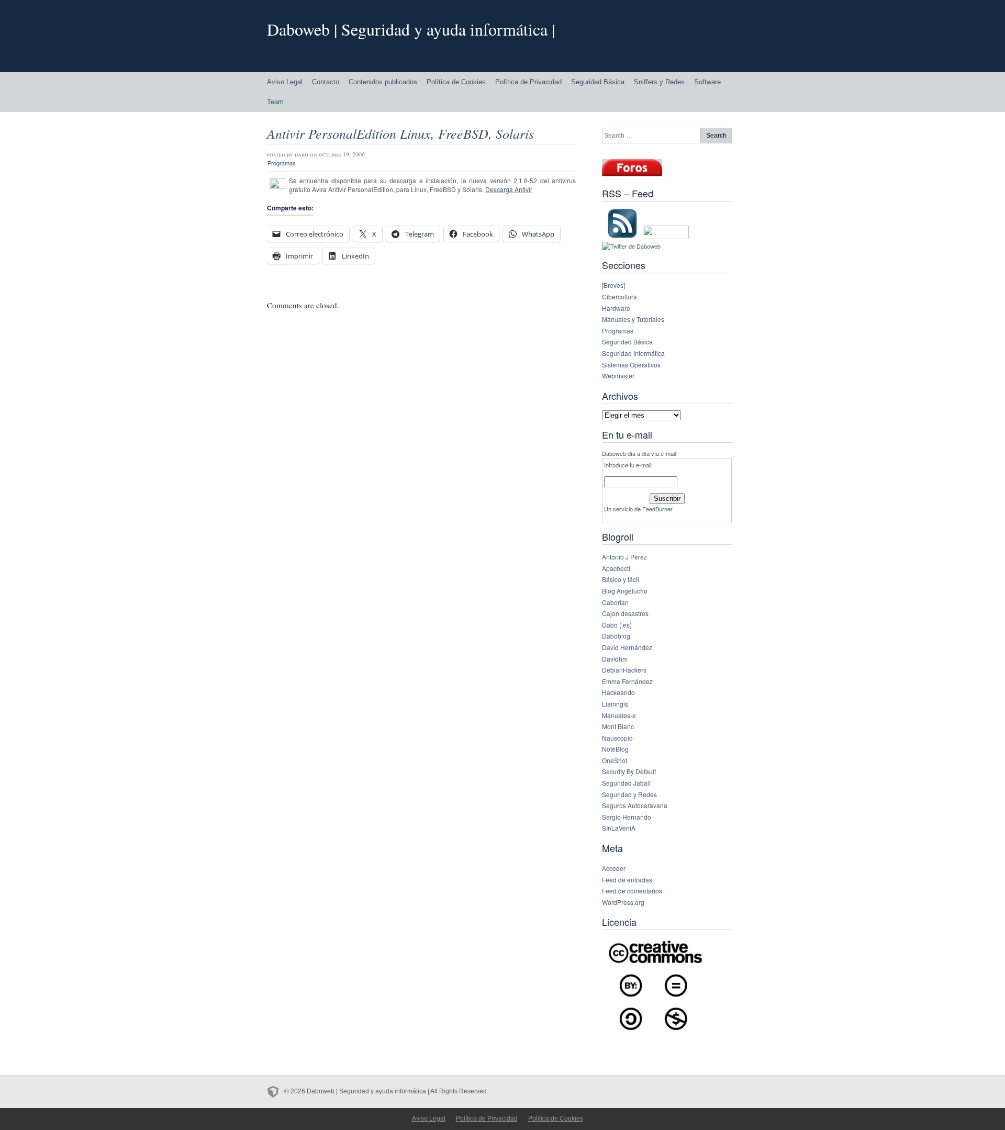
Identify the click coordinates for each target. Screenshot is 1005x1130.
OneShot (614, 760)
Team (275, 102)
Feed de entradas (627, 879)
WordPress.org (623, 902)
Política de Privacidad (528, 82)
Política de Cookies (456, 82)
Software (707, 82)
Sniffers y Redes (659, 82)
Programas (281, 163)
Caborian (615, 602)
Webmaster (618, 375)
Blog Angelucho (624, 590)
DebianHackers (624, 669)
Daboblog (616, 635)
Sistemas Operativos (631, 364)
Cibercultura (619, 296)
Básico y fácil (620, 579)
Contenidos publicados (383, 82)
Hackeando (618, 692)
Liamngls (615, 703)
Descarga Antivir (508, 189)
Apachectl (616, 568)
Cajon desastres (625, 613)
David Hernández (627, 647)
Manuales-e (619, 715)
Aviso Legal (285, 82)
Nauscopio (617, 737)
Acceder (614, 868)
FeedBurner (657, 509)
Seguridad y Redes (629, 794)
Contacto (325, 82)
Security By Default (629, 771)
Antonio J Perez (624, 556)
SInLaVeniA (618, 827)
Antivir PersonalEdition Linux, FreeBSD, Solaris (400, 133)
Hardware (616, 308)
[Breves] (613, 285)
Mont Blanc (618, 726)
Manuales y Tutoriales (633, 319)
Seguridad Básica (597, 82)
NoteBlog (615, 748)
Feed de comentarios (632, 890)
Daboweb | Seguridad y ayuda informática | (411, 29)
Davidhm (615, 658)
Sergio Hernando (626, 816)
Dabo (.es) (617, 624)
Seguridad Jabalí (626, 782)
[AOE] (275, 1091)
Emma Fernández (627, 681)
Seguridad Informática (633, 353)
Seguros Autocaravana (634, 805)
